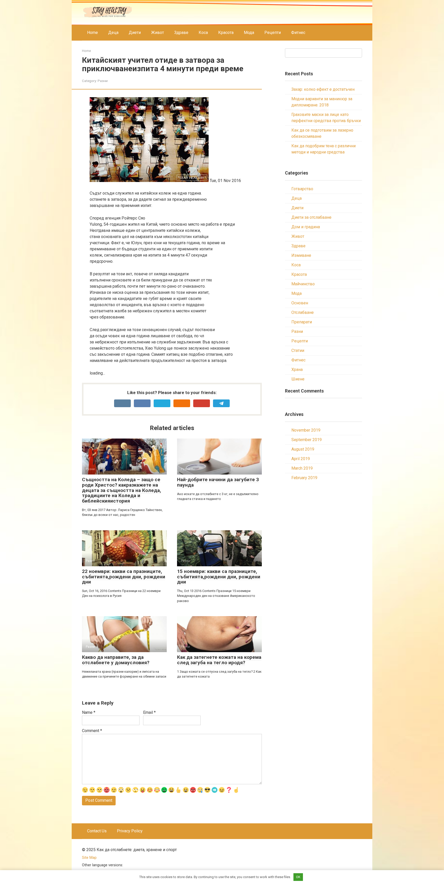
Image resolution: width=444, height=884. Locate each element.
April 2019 (300, 458)
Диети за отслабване (311, 217)
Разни (103, 81)
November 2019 (305, 430)
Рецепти (272, 32)
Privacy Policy (130, 830)
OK (298, 877)
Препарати (301, 322)
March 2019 (302, 468)
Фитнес (298, 32)
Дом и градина (305, 226)
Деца (113, 32)
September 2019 (306, 439)
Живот (157, 32)
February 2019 (304, 477)
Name (88, 712)
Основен (299, 302)
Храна (297, 369)
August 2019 (302, 449)
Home (92, 32)
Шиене (297, 379)
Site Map (89, 857)
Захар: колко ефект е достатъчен (323, 89)
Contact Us (97, 830)
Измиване (301, 255)
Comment (92, 730)
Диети (135, 32)
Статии (297, 350)
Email (149, 712)
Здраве (181, 32)
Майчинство (303, 283)
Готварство (302, 188)
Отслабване (302, 312)
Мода (249, 32)
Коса (203, 32)
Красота (226, 32)
